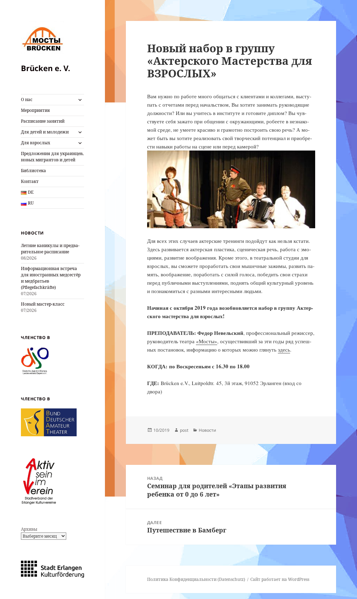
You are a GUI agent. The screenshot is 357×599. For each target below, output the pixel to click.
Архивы (29, 529)
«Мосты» (206, 341)
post (184, 430)
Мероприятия (35, 110)
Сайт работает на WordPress (279, 579)
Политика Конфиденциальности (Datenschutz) (196, 579)
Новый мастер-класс (42, 304)
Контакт (30, 181)
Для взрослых (35, 143)
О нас (26, 99)
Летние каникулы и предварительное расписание (50, 249)
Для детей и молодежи (45, 132)
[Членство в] (35, 360)
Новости (207, 430)
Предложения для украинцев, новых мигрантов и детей (52, 157)
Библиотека (33, 171)
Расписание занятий (42, 121)
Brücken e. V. (45, 68)
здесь (284, 349)
